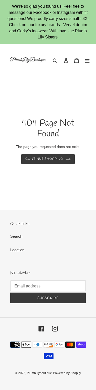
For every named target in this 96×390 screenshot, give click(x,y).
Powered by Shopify (67, 373)
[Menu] (87, 60)
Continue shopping (44, 159)
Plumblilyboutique (39, 373)
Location (17, 250)
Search (16, 236)
